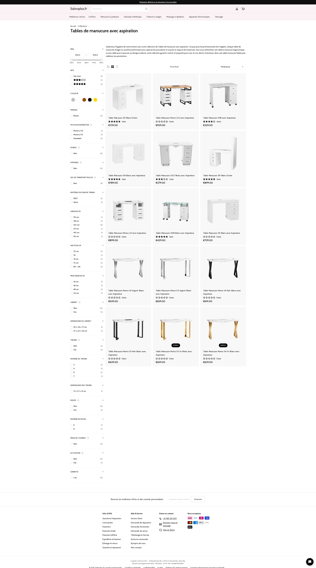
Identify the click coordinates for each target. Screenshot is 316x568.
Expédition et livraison (111, 539)
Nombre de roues (78, 419)
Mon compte (136, 547)
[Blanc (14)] (79, 100)
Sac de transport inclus (81, 177)
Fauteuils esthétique (133, 17)
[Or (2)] (95, 100)
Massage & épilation (175, 17)
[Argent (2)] (73, 100)
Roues (73, 400)
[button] (114, 121)
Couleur (74, 93)
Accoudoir (75, 453)
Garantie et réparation (111, 547)
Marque (73, 110)
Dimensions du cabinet (80, 321)
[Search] (146, 9)
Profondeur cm (77, 276)
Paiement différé (109, 535)
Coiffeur (92, 17)
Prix (72, 49)
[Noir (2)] (90, 100)
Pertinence (225, 67)
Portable (74, 162)
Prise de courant (78, 438)
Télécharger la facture (140, 535)
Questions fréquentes (111, 518)
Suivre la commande (139, 539)
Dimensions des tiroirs (81, 385)
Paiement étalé (109, 531)
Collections (82, 26)
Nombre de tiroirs (78, 359)
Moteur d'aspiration (79, 125)
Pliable (73, 147)
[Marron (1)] (84, 100)
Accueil (73, 26)
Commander (107, 523)
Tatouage (219, 17)
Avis (72, 70)
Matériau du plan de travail (82, 192)
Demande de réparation (141, 523)
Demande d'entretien (140, 527)
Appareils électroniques (199, 17)
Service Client (136, 518)
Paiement (106, 527)
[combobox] (120, 9)
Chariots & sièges (154, 17)
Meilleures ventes (77, 17)
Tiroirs (73, 340)
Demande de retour (139, 531)
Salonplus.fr (78, 9)
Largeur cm (75, 211)
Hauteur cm (75, 245)
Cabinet (73, 302)
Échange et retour (109, 543)
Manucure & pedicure (110, 17)
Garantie (74, 472)
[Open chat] (310, 562)
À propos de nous (138, 543)
